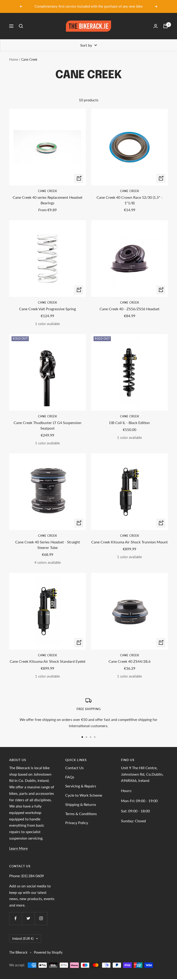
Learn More (18, 848)
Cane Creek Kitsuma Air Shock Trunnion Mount (129, 542)
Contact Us (74, 767)
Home (13, 59)
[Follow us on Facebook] (15, 918)
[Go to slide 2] (86, 737)
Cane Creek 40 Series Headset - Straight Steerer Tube (47, 545)
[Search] (21, 26)
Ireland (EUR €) (23, 938)
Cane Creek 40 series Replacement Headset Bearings (48, 200)
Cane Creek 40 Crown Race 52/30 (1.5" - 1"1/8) (129, 200)
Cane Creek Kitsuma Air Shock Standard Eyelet (48, 661)
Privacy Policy (76, 822)
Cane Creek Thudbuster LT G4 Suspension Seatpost (47, 425)
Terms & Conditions (81, 813)
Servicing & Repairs (80, 786)
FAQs (69, 777)
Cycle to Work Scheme (83, 795)
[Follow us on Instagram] (41, 918)
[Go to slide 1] (82, 737)
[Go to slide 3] (90, 737)
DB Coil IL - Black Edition (129, 422)
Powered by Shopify (48, 952)
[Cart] (165, 26)
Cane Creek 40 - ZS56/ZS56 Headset (129, 309)
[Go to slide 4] (94, 737)
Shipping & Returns (80, 804)
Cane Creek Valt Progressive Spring (47, 309)
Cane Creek (47, 191)
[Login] (155, 26)
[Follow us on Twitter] (28, 918)
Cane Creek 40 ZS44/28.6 (129, 661)
